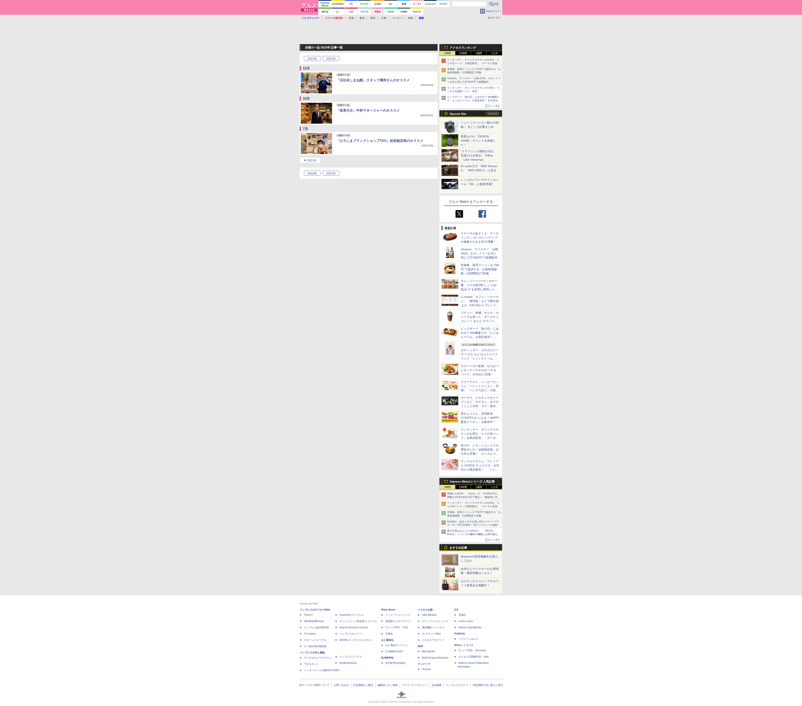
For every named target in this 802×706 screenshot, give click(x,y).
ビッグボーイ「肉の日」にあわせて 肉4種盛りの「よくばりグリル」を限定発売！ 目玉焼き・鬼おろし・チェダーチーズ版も (473, 100)
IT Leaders (310, 633)
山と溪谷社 (387, 640)
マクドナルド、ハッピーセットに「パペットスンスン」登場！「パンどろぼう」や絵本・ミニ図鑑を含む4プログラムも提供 (480, 390)
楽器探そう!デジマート (398, 621)
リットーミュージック (397, 614)
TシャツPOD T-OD (396, 627)
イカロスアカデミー (433, 640)
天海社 (462, 614)
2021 (331, 58)
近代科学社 (387, 657)
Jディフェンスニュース (435, 621)
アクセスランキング (463, 47)
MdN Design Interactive (435, 657)
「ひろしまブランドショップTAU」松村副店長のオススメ (379, 140)
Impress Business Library (353, 627)
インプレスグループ (457, 685)
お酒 (383, 18)
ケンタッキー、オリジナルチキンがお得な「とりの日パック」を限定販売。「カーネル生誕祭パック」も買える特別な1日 (473, 63)
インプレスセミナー (350, 633)
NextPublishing (348, 663)
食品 (361, 18)
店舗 (351, 18)
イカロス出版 (425, 609)
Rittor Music (388, 609)
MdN (420, 646)
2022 (312, 58)
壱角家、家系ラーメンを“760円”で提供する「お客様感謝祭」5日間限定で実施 (480, 269)
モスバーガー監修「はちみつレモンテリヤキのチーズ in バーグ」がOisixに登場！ (480, 370)
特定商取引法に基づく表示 (488, 685)
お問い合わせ (341, 685)
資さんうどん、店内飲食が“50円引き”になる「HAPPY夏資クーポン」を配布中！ (480, 418)
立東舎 (389, 633)
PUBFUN (459, 633)
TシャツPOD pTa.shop (472, 650)
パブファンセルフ (468, 638)
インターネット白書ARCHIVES (321, 670)
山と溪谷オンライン (396, 645)
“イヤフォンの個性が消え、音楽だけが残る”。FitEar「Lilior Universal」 (479, 155)
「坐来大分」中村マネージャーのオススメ (368, 110)
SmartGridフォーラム (351, 614)
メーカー (397, 18)
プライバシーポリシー (414, 685)
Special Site (458, 114)
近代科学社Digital (395, 663)
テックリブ (424, 664)
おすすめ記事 (458, 547)
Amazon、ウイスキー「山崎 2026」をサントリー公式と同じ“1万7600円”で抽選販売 (479, 253)
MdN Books (428, 651)
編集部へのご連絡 (388, 685)
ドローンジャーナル (315, 640)
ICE (456, 609)
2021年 (312, 160)
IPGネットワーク (463, 645)
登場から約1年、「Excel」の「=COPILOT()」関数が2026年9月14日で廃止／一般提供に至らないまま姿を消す (473, 497)
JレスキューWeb (431, 633)
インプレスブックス (350, 656)
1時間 (447, 53)
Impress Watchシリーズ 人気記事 (472, 481)
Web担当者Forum (314, 621)
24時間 (463, 53)
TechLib (426, 669)
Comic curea (465, 621)
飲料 (372, 18)
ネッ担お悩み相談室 (315, 646)
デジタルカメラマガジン (317, 657)
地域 (410, 18)
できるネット (311, 664)
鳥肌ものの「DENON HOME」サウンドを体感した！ (478, 140)
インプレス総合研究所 (316, 627)
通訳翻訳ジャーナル (433, 627)
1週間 (479, 53)
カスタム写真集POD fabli (473, 656)
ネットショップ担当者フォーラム (358, 621)
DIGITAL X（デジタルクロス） (356, 640)
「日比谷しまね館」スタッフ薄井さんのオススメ (373, 80)
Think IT (308, 614)
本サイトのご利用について (314, 685)
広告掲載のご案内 (363, 685)
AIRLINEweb (429, 614)
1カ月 (494, 53)
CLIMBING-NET (394, 651)
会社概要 (436, 685)
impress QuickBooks (470, 627)
